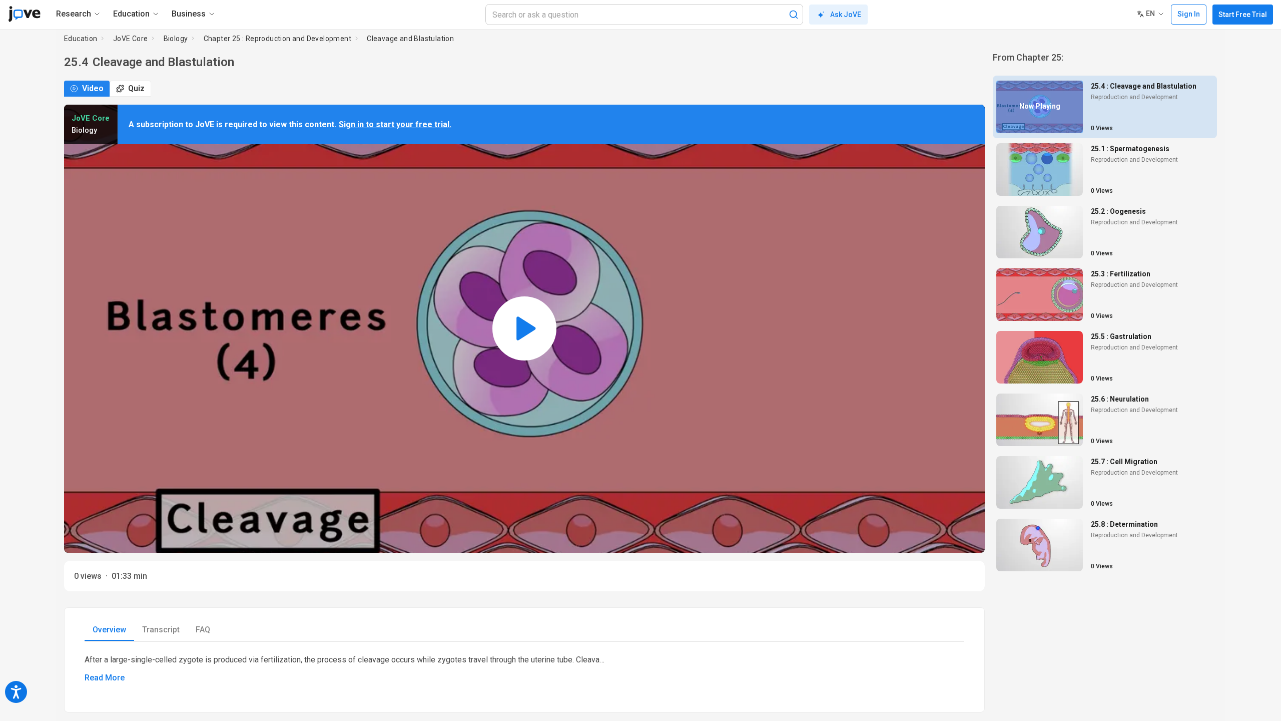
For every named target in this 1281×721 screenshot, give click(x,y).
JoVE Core (130, 39)
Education (81, 39)
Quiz (136, 88)
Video (93, 88)
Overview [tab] (109, 629)
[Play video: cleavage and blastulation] (524, 329)
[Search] (794, 15)
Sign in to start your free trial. (395, 124)
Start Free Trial (1242, 15)
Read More (105, 677)
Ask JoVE (845, 15)
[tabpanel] (524, 669)
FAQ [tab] (203, 629)
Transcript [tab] (161, 629)
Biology (176, 39)
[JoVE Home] (24, 14)
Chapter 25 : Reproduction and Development (277, 39)
